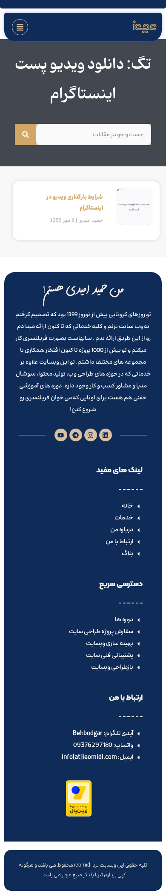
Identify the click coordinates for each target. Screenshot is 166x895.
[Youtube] (60, 435)
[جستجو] (25, 134)
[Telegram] (75, 435)
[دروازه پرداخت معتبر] (79, 815)
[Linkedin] (105, 435)
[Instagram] (90, 435)
